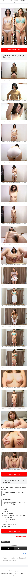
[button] (20, 548)
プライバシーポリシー (14, 571)
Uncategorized (6, 541)
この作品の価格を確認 (14, 49)
